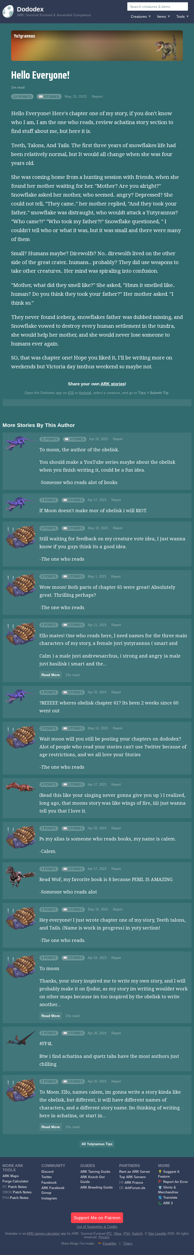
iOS (71, 393)
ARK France (134, 1182)
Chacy (128, 1243)
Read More (50, 675)
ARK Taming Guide (95, 1172)
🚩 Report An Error (173, 1182)
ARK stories (113, 384)
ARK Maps (11, 1176)
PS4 (127, 1233)
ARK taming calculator (43, 1233)
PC (109, 1233)
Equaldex (109, 1243)
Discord (47, 1172)
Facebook (49, 1182)
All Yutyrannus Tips (97, 1144)
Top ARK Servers (132, 1177)
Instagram (49, 1198)
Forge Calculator (16, 1181)
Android (85, 393)
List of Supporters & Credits (97, 1227)
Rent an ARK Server (134, 1172)
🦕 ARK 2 (165, 1203)
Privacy (104, 1237)
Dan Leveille (157, 1233)
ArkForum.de (135, 1188)
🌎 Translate (167, 1197)
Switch (137, 1233)
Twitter (46, 1177)
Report (97, 96)
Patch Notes (17, 1187)
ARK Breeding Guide (96, 1187)
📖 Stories (49, 96)
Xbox (118, 1233)
